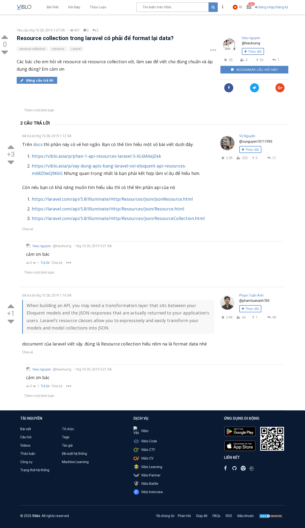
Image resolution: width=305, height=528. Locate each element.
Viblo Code (149, 441)
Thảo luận (27, 453)
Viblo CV (147, 458)
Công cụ (26, 462)
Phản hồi (184, 516)
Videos (25, 445)
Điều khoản (245, 516)
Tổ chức (68, 429)
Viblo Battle (149, 484)
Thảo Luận (98, 7)
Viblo (144, 431)
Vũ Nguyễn (247, 136)
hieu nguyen (251, 38)
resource (58, 49)
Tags (65, 437)
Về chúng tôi (165, 516)
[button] (237, 7)
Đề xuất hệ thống (74, 453)
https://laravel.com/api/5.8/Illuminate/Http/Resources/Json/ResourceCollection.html (118, 218)
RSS (229, 516)
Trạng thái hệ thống (34, 470)
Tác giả (67, 445)
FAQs (216, 516)
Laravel (76, 49)
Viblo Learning (151, 467)
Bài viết (25, 429)
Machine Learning (75, 462)
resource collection (32, 49)
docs (38, 144)
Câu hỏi (25, 437)
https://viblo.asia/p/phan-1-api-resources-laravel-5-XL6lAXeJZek (96, 156)
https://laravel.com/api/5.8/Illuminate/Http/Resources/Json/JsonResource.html (112, 199)
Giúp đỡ (201, 516)
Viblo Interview (152, 492)
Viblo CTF (148, 450)
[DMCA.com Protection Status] (271, 516)
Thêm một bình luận (39, 110)
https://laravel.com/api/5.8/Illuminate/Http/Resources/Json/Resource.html (108, 209)
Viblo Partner (151, 475)
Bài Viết (53, 7)
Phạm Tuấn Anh (251, 295)
